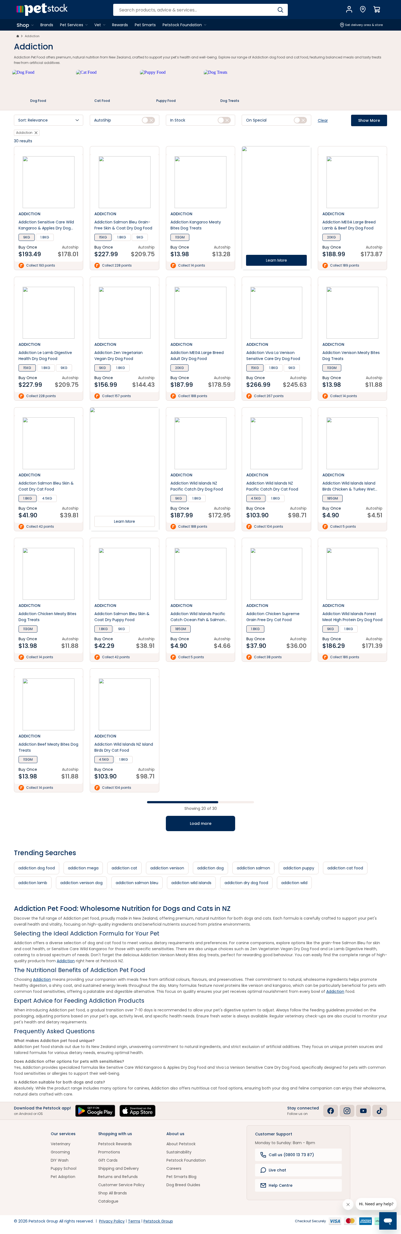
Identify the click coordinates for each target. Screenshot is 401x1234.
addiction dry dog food (246, 882)
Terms (134, 1221)
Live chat (277, 1170)
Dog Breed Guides (183, 1185)
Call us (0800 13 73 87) (291, 1155)
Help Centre (280, 1185)
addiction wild (294, 882)
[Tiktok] (379, 1111)
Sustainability (178, 1152)
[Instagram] (347, 1111)
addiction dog (210, 868)
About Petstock (181, 1144)
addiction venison (167, 868)
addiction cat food (345, 868)
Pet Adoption (63, 1176)
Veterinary (60, 1144)
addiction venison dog (81, 882)
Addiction (32, 36)
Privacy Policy (112, 1221)
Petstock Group (158, 1221)
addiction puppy (298, 868)
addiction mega (83, 868)
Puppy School (63, 1168)
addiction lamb (32, 882)
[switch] (148, 120)
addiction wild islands (191, 882)
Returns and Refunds (118, 1176)
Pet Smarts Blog (181, 1176)
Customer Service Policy (121, 1185)
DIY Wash (59, 1160)
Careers (173, 1168)
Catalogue (108, 1201)
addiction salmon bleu (137, 882)
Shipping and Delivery (118, 1168)
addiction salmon (253, 868)
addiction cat (124, 868)
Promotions (109, 1152)
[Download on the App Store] (137, 1111)
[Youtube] (363, 1111)
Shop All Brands (112, 1193)
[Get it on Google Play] (95, 1111)
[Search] (280, 10)
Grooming (60, 1152)
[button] (48, 120)
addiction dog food (36, 868)
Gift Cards (108, 1160)
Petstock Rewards (115, 1144)
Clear (323, 120)
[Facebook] (330, 1111)
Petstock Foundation (186, 1160)
